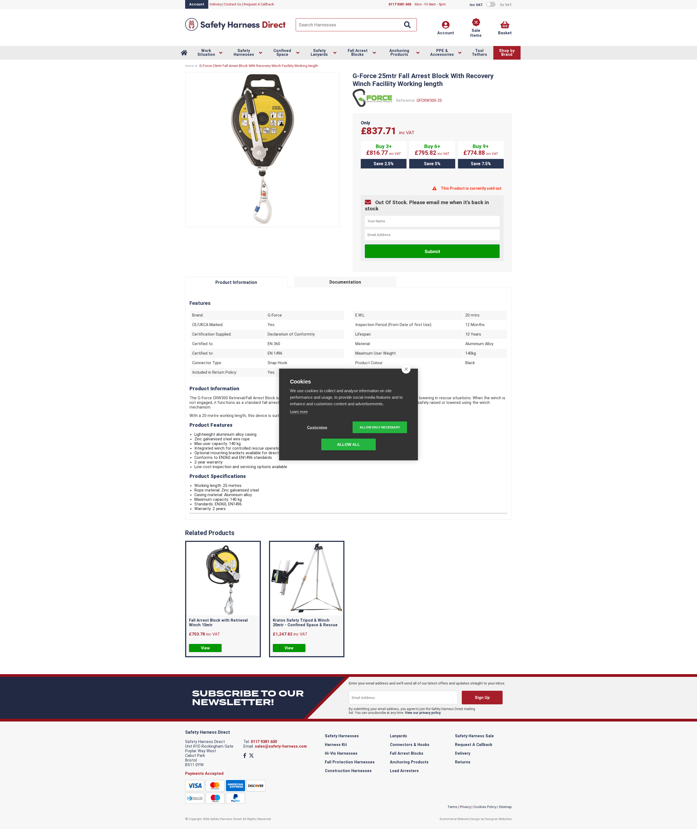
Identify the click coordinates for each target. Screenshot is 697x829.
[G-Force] (372, 107)
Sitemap (505, 807)
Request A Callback (259, 4)
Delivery (216, 4)
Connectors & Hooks (409, 744)
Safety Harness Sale (474, 736)
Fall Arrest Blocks (406, 753)
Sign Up (482, 697)
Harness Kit (336, 744)
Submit (432, 251)
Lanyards (398, 736)
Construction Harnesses (348, 771)
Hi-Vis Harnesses (341, 753)
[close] (406, 369)
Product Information (236, 282)
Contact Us (232, 4)
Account (196, 4)
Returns (462, 762)
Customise (317, 427)
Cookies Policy (484, 807)
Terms (452, 807)
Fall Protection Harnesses (350, 762)
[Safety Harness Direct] (235, 30)
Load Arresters (404, 771)
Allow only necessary (380, 427)
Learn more (299, 412)
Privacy (465, 807)
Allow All (348, 445)
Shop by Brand (507, 52)
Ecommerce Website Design (460, 819)
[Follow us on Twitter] (251, 755)
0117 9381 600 (264, 741)
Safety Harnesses (342, 736)
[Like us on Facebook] (244, 755)
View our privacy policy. (423, 713)
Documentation (345, 282)
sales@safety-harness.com (281, 746)
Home (189, 66)
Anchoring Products (409, 762)
